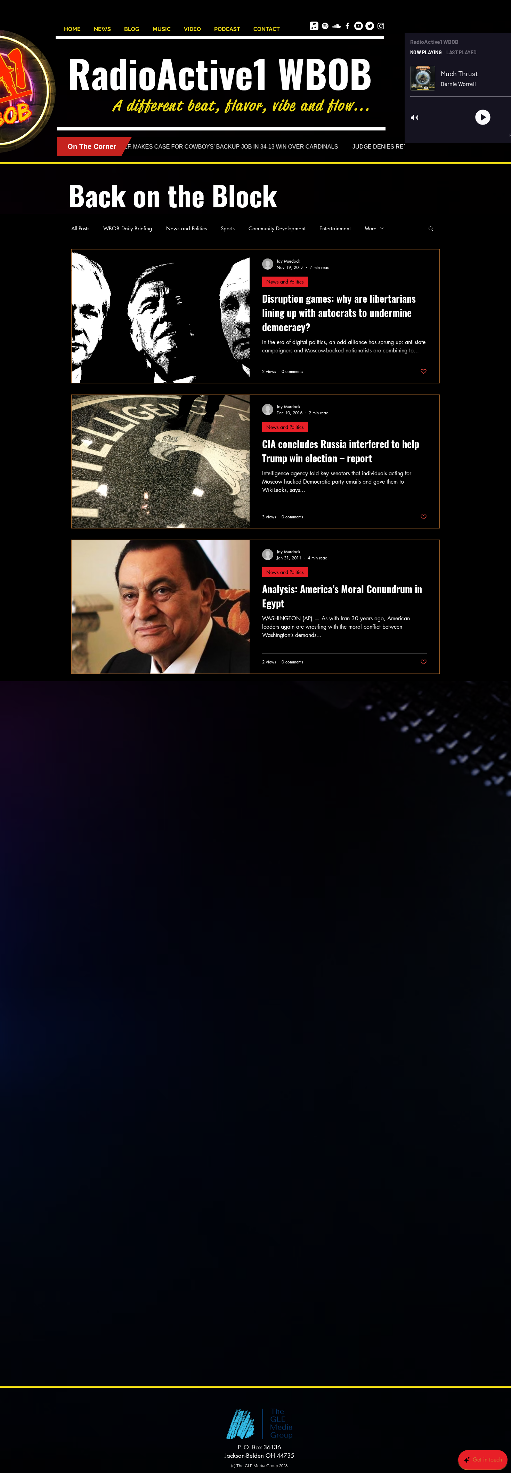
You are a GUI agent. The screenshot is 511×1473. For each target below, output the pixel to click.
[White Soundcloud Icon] (336, 26)
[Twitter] (369, 26)
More (370, 228)
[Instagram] (380, 26)
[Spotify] (325, 26)
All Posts (80, 228)
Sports (228, 228)
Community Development (277, 228)
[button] (431, 229)
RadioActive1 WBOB (220, 73)
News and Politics (186, 228)
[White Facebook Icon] (347, 26)
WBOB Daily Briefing (127, 228)
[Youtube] (358, 26)
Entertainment (335, 228)
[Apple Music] (314, 26)
